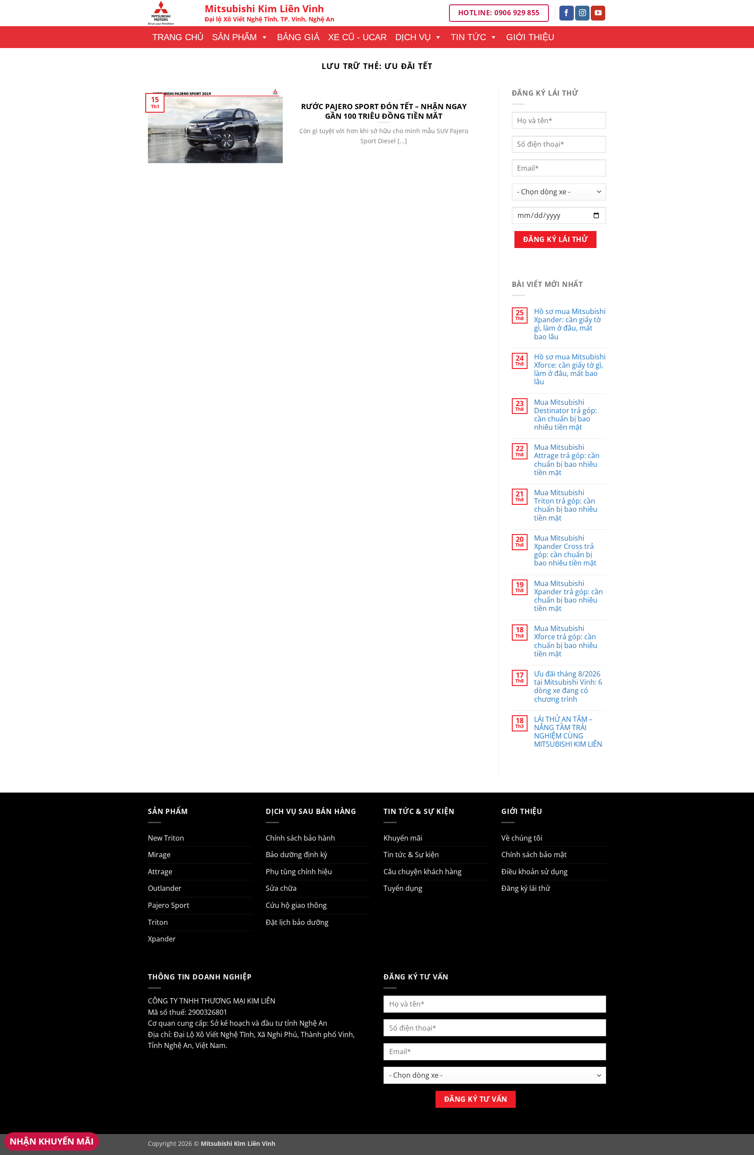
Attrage (160, 871)
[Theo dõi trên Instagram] (582, 13)
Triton (158, 922)
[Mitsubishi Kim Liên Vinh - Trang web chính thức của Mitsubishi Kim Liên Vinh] (170, 13)
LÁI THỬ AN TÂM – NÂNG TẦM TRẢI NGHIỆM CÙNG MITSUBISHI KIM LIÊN (568, 732)
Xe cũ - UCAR (357, 37)
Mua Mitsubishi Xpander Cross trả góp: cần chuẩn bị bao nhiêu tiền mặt (565, 551)
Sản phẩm (234, 37)
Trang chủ (177, 37)
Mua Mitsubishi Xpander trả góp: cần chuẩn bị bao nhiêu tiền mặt (568, 596)
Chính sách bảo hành (300, 838)
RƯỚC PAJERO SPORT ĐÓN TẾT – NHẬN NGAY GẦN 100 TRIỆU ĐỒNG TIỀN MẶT (384, 111)
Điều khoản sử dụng (534, 871)
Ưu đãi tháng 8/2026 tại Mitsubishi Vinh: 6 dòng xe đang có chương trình (568, 686)
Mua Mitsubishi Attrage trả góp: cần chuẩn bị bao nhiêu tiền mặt (567, 460)
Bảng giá (298, 37)
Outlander (165, 888)
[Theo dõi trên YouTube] (598, 13)
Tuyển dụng (403, 888)
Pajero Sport (168, 905)
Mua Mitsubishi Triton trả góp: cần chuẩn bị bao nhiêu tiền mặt (565, 505)
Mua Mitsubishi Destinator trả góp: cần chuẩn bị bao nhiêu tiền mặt (565, 415)
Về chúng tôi (521, 838)
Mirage (159, 854)
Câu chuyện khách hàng (423, 871)
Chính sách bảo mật (534, 854)
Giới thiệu (530, 37)
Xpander (162, 939)
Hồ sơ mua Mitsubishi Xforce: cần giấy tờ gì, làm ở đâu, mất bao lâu (570, 369)
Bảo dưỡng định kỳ (296, 854)
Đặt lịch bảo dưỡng (297, 922)
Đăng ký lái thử (525, 888)
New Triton (166, 838)
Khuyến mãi (403, 838)
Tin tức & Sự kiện (411, 854)
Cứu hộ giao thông (296, 905)
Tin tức (468, 37)
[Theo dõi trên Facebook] (566, 13)
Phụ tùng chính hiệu (299, 871)
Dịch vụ (413, 37)
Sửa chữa (281, 888)
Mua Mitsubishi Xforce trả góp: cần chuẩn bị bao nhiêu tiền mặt (565, 641)
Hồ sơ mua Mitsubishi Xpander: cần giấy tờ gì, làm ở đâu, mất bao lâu (570, 324)
